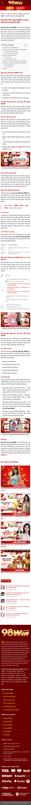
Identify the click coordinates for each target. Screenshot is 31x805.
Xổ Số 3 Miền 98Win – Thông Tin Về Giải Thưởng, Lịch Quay (18, 600)
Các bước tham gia (9, 64)
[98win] (15, 3)
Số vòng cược (8, 57)
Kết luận (5, 68)
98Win (3, 455)
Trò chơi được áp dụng (10, 59)
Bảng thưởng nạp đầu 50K (11, 53)
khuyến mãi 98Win (16, 147)
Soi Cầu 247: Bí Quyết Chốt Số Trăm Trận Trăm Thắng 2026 (18, 586)
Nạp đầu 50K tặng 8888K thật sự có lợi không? (15, 61)
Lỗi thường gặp (8, 66)
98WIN (3, 14)
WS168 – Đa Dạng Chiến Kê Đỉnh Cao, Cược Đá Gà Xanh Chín (17, 614)
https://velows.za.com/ (14, 743)
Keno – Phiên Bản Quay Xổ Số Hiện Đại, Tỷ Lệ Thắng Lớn (17, 607)
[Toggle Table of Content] (25, 45)
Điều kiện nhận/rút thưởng (9, 55)
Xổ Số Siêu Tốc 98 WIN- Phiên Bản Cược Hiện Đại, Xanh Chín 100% (17, 593)
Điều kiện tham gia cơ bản (11, 51)
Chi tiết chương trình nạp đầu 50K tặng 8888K (14, 49)
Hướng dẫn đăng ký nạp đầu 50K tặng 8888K (14, 63)
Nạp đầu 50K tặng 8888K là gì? (11, 47)
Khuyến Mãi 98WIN (11, 14)
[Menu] (2, 3)
